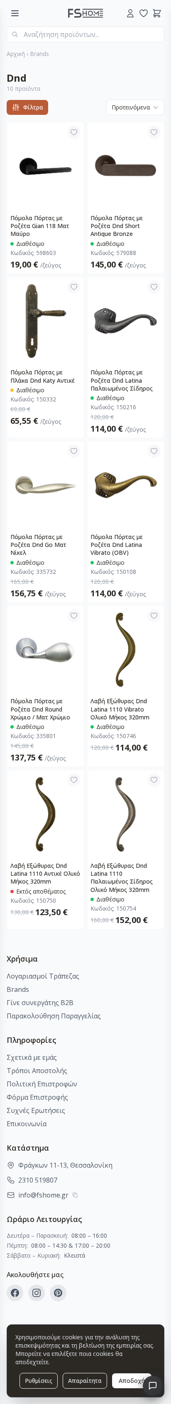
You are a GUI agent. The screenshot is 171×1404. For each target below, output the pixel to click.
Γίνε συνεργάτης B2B (40, 1002)
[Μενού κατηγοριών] (15, 13)
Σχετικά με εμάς (32, 1057)
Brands (39, 54)
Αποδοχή (132, 1381)
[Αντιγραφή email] (75, 1195)
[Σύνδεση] (130, 13)
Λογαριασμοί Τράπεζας (43, 976)
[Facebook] (15, 1293)
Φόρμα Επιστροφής (37, 1097)
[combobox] (85, 34)
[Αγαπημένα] (143, 13)
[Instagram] (36, 1293)
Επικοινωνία (26, 1123)
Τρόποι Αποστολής (37, 1070)
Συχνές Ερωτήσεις (36, 1110)
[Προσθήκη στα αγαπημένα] (74, 132)
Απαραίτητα (85, 1381)
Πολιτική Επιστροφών (42, 1083)
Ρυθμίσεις (38, 1381)
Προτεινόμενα (131, 107)
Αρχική (16, 54)
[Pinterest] (58, 1293)
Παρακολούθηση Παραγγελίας (54, 1015)
